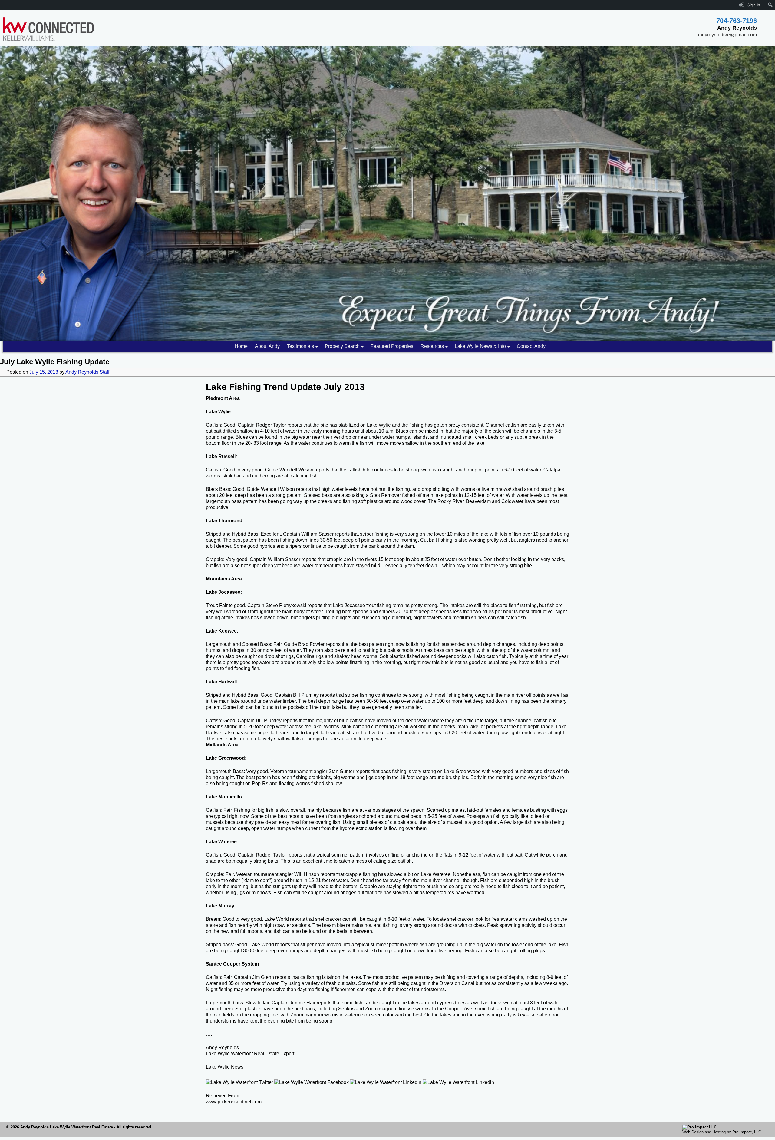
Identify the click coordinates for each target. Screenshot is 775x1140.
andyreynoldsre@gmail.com (727, 34)
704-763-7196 (736, 21)
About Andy (267, 346)
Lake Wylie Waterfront (229, 1053)
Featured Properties (392, 346)
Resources (432, 346)
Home (241, 346)
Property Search (342, 346)
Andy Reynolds (222, 1047)
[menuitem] (770, 5)
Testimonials (300, 346)
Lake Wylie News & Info (480, 346)
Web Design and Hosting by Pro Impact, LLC (721, 1132)
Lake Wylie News (224, 1066)
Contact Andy (531, 346)
